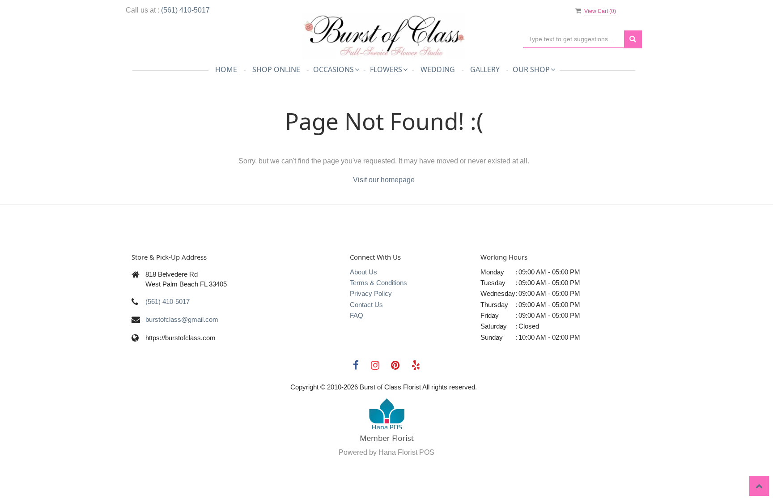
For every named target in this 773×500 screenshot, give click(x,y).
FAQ (356, 315)
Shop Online (276, 69)
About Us (363, 272)
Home (226, 69)
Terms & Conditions (378, 282)
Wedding (437, 69)
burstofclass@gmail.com (181, 319)
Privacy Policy (371, 293)
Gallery (485, 69)
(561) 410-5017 (185, 10)
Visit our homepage (384, 180)
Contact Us (366, 304)
